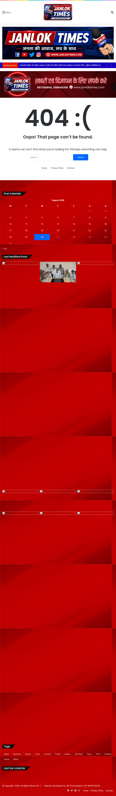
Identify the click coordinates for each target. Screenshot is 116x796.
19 (42, 230)
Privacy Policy (57, 168)
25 (26, 237)
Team (89, 754)
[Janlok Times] (58, 12)
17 (10, 230)
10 (10, 224)
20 (58, 230)
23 (105, 230)
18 (26, 230)
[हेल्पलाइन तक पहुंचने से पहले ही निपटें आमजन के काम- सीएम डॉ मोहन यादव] (58, 500)
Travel (6, 759)
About (6, 754)
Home (44, 168)
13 (58, 224)
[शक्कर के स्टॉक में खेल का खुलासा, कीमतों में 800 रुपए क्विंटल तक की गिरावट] (95, 375)
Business (17, 754)
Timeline (107, 754)
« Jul (4, 248)
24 (10, 237)
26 (42, 237)
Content (47, 754)
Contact (70, 168)
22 (90, 230)
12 (42, 224)
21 (74, 230)
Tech (98, 754)
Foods (57, 754)
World (15, 759)
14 (74, 224)
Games (67, 754)
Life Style (79, 754)
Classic (28, 754)
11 (26, 224)
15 (90, 224)
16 (106, 224)
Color (37, 754)
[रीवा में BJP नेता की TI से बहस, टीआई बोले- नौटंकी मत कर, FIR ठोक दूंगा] (20, 625)
